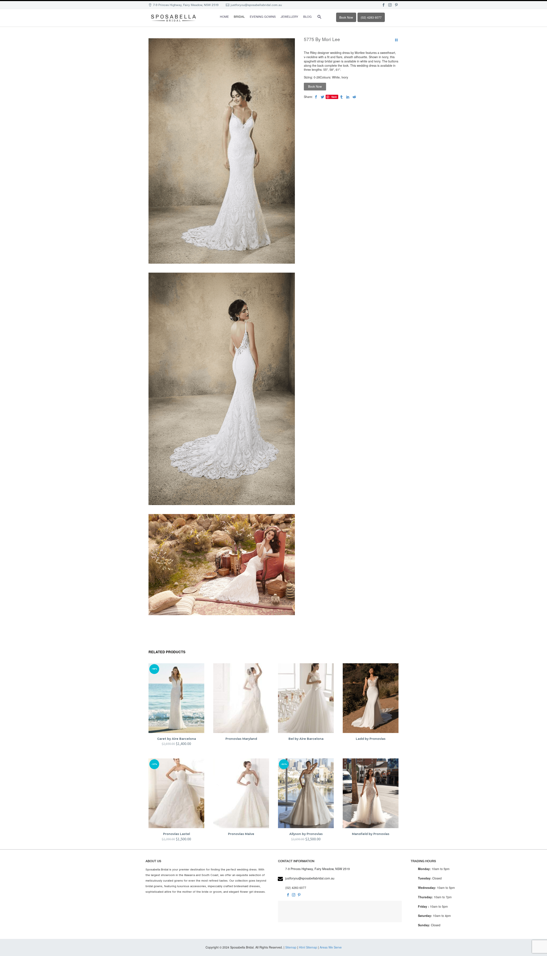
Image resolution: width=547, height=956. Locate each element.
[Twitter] (322, 97)
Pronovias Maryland (241, 739)
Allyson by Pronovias (306, 834)
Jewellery (289, 16)
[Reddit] (354, 97)
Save (334, 96)
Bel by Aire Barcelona (305, 739)
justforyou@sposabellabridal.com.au (256, 4)
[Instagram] (390, 5)
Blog (307, 16)
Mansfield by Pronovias (370, 834)
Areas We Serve (331, 947)
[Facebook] (383, 5)
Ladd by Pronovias (370, 739)
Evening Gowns (263, 16)
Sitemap (290, 947)
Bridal (239, 16)
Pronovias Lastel (176, 834)
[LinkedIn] (348, 97)
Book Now (346, 17)
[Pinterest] (396, 5)
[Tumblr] (341, 97)
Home (224, 16)
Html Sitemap (308, 947)
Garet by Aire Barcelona (176, 739)
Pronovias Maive (241, 834)
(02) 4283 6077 (371, 17)
